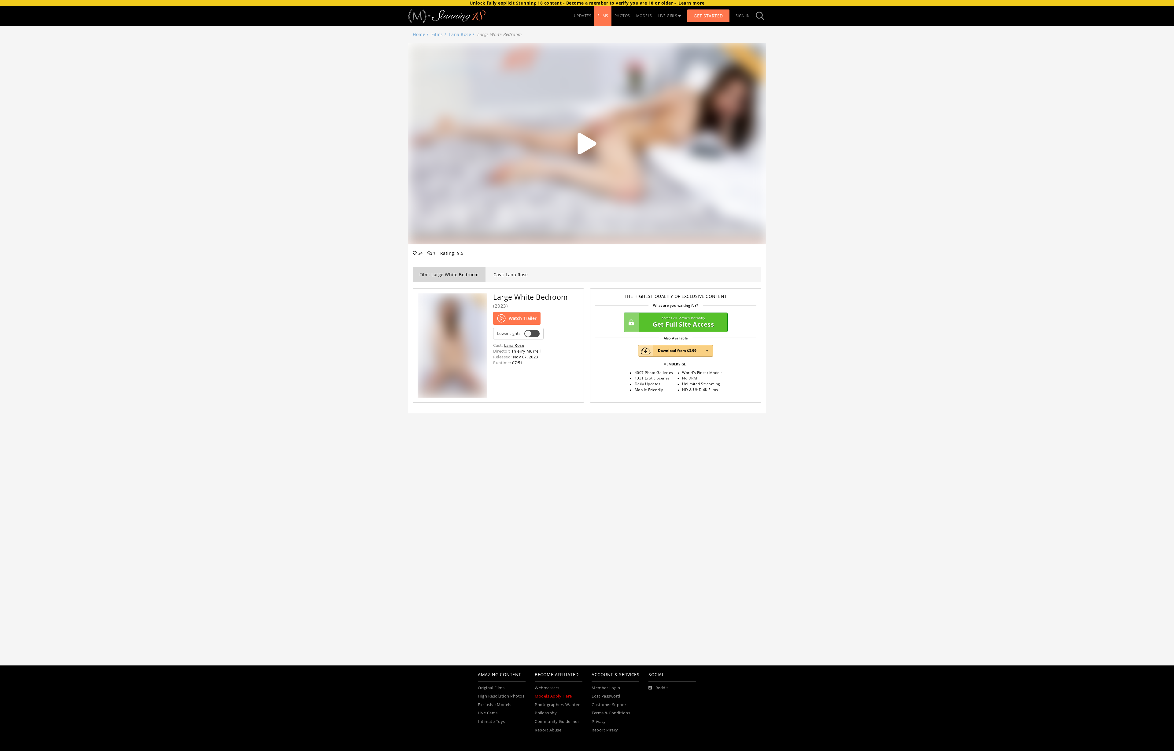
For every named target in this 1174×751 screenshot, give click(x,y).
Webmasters (547, 688)
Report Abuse (548, 730)
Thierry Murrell (526, 351)
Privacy (599, 721)
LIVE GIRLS (667, 15)
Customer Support (610, 704)
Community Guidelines (557, 721)
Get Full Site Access (683, 322)
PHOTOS (622, 15)
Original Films (491, 688)
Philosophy (546, 713)
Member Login (606, 688)
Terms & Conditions (611, 713)
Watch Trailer (523, 318)
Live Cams (488, 713)
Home (419, 34)
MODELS (644, 15)
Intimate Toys (491, 721)
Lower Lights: (509, 333)
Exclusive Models (494, 704)
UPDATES (583, 15)
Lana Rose (460, 34)
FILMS (602, 15)
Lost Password (606, 696)
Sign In (743, 15)
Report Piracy (605, 730)
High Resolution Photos (501, 696)
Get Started (708, 16)
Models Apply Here (553, 696)
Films (437, 34)
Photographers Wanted (558, 704)
